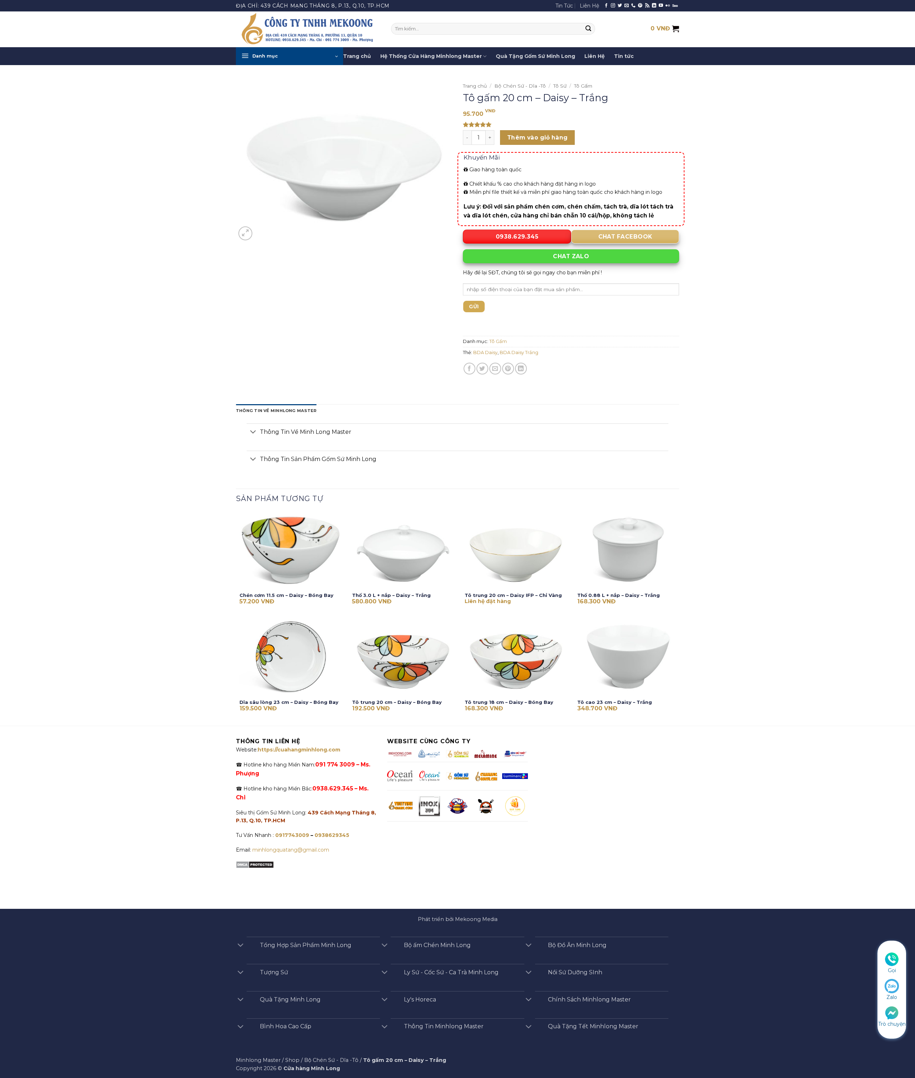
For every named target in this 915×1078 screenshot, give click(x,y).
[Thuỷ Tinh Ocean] (429, 776)
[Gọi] (892, 959)
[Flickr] (668, 5)
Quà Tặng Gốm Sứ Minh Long (535, 56)
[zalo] (892, 986)
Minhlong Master (258, 1060)
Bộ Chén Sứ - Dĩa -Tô (520, 86)
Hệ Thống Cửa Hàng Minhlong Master (431, 56)
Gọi (892, 970)
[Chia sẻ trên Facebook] (469, 368)
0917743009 (291, 835)
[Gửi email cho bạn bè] (495, 368)
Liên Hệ (589, 6)
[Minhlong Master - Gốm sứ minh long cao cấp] (308, 29)
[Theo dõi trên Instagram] (613, 5)
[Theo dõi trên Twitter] (620, 5)
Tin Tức (564, 6)
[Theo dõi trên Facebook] (606, 5)
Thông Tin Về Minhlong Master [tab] (276, 410)
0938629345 (332, 835)
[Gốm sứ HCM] (457, 776)
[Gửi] (589, 29)
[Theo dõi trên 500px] (675, 5)
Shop (292, 1060)
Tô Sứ (560, 86)
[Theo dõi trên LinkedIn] (654, 5)
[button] (289, 56)
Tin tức (624, 56)
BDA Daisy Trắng (519, 352)
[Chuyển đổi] (253, 433)
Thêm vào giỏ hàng (537, 137)
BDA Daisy (485, 352)
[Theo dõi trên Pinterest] (640, 5)
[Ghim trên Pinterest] (508, 368)
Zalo (891, 997)
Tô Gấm (583, 86)
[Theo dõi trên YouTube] (661, 5)
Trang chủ (357, 56)
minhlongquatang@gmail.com (290, 850)
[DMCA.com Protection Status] (255, 864)
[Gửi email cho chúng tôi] (626, 5)
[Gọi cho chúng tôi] (633, 5)
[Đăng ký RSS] (647, 5)
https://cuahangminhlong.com (299, 749)
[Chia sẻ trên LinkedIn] (521, 368)
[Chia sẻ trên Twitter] (482, 368)
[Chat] (892, 1012)
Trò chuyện (892, 1024)
